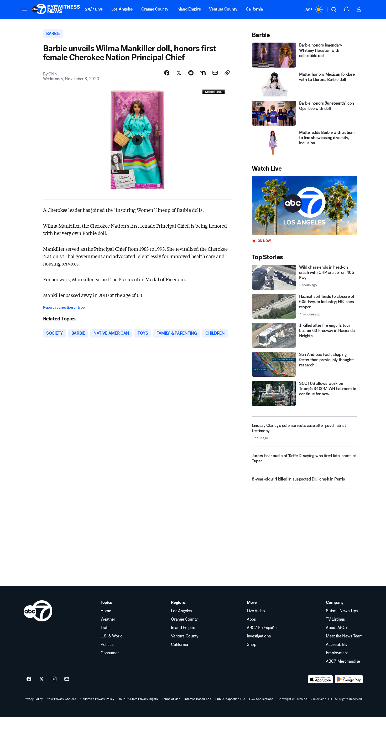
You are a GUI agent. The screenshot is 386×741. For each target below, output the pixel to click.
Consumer (110, 653)
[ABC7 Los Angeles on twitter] (41, 679)
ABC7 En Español (262, 628)
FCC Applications (261, 699)
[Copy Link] (227, 72)
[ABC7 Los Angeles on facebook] (29, 679)
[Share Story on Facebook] (166, 72)
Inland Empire (188, 9)
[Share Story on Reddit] (190, 72)
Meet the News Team (344, 636)
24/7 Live (94, 9)
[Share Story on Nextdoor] (203, 72)
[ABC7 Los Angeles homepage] (56, 9)
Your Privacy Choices (61, 699)
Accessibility (336, 644)
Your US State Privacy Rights (138, 699)
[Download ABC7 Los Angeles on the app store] (320, 679)
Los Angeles (122, 9)
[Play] (304, 205)
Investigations (259, 636)
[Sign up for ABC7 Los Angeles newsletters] (66, 679)
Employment (337, 653)
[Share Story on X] (178, 72)
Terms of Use (171, 699)
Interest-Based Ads (197, 699)
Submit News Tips (342, 611)
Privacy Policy (33, 699)
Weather (108, 619)
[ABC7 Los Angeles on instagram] (54, 679)
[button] (24, 9)
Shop (251, 644)
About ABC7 (337, 628)
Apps (251, 619)
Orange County (154, 9)
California (254, 9)
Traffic (106, 628)
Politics (107, 644)
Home (106, 611)
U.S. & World (112, 636)
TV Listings (335, 619)
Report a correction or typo (64, 307)
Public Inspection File (230, 699)
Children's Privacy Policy (97, 699)
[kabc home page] (38, 610)
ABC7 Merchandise (343, 661)
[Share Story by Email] (215, 72)
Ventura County (223, 9)
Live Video (256, 611)
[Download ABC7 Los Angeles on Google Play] (349, 679)
